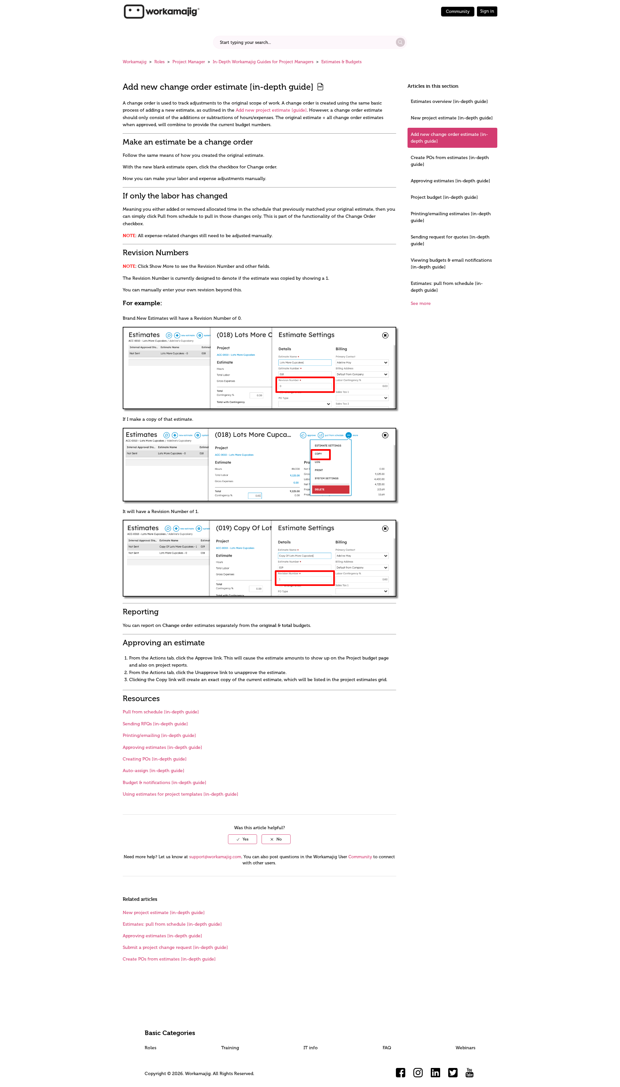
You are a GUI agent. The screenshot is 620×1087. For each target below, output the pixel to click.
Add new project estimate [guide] (271, 110)
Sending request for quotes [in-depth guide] (450, 240)
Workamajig (135, 61)
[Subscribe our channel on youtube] (470, 1073)
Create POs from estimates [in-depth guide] (450, 161)
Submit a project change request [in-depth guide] (175, 947)
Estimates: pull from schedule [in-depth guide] (447, 287)
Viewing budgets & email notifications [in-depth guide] (451, 263)
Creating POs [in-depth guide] (155, 759)
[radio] (242, 839)
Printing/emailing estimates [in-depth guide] (451, 217)
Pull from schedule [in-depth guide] (161, 712)
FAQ (387, 1048)
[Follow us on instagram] (418, 1073)
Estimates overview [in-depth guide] (449, 101)
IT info (311, 1048)
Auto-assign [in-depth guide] (153, 770)
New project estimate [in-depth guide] (452, 118)
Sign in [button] (487, 11)
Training (230, 1048)
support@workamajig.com (215, 856)
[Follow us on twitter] (453, 1073)
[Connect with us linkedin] (435, 1073)
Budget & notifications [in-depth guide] (164, 782)
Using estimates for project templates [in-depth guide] (180, 794)
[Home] (161, 11)
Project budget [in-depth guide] (444, 197)
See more (421, 303)
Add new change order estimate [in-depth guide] (449, 138)
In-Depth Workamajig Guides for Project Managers (263, 61)
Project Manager (188, 61)
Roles (159, 61)
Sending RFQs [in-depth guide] (155, 724)
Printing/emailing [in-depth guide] (159, 735)
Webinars (465, 1048)
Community (458, 11)
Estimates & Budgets (341, 61)
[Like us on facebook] (401, 1073)
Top (318, 1072)
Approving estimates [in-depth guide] (450, 181)
